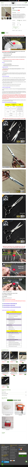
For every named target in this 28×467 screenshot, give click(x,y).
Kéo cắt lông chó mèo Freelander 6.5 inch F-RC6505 (14, 360)
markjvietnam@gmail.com (13, 0)
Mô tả (3, 32)
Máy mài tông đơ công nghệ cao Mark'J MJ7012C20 (8, 429)
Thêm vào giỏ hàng (16, 27)
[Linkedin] (18, 30)
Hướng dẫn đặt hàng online (13, 449)
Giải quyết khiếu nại (12, 455)
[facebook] (17, 0)
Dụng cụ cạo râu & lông (5, 393)
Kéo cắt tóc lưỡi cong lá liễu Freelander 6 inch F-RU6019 (22, 373)
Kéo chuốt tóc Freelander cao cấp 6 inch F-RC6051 (5, 385)
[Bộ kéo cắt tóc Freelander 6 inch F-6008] (14, 3)
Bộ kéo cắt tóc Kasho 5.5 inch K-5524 (5, 360)
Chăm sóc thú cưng (4, 395)
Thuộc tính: (13, 20)
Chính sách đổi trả (12, 452)
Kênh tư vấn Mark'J (12, 458)
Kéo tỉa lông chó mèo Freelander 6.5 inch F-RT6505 (22, 360)
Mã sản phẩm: (14, 12)
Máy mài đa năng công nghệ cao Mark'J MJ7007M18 (20, 414)
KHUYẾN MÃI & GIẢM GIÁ (22, 445)
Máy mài (19, 400)
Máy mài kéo (15, 400)
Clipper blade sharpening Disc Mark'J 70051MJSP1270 (8, 414)
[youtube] (18, 0)
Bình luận (7, 32)
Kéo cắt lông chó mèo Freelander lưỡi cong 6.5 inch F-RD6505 (5, 373)
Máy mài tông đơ (10, 400)
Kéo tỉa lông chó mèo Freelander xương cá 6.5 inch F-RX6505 (14, 373)
